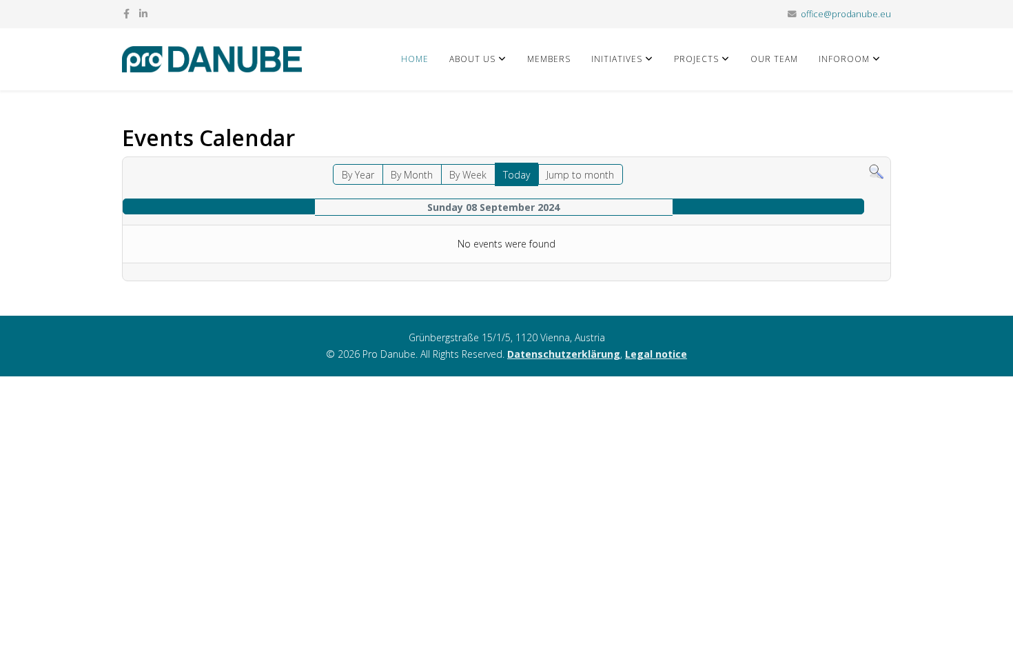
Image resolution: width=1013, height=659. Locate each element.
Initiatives (616, 59)
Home (415, 59)
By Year (358, 174)
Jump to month (580, 174)
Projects (696, 59)
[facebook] (126, 13)
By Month (412, 174)
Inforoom (844, 59)
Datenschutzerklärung (563, 354)
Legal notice (656, 354)
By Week (468, 174)
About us (472, 59)
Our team (774, 59)
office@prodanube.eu (846, 14)
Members (549, 59)
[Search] (876, 172)
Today (516, 174)
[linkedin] (143, 13)
